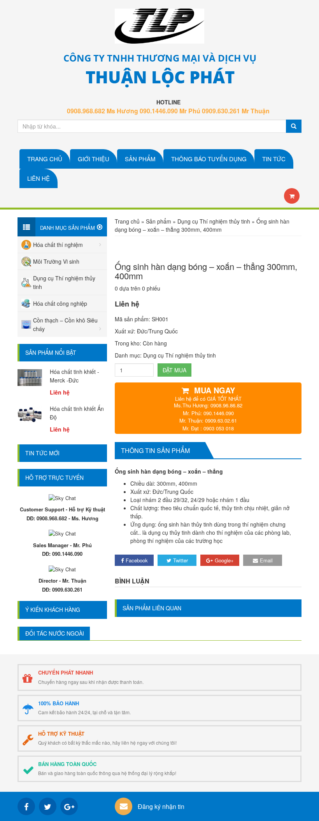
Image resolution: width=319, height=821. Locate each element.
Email (266, 560)
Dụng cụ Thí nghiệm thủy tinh (213, 221)
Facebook (137, 560)
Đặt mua (174, 370)
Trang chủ (127, 221)
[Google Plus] (69, 806)
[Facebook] (26, 806)
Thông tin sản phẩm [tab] (155, 450)
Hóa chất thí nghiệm (58, 244)
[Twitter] (47, 806)
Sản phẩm (158, 221)
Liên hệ (127, 304)
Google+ (224, 560)
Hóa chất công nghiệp (60, 303)
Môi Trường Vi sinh (56, 261)
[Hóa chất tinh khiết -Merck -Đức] (30, 377)
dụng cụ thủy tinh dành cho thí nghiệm (195, 532)
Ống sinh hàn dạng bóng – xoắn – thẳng (169, 471)
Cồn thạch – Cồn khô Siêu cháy (65, 324)
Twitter (180, 560)
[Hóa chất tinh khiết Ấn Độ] (30, 414)
